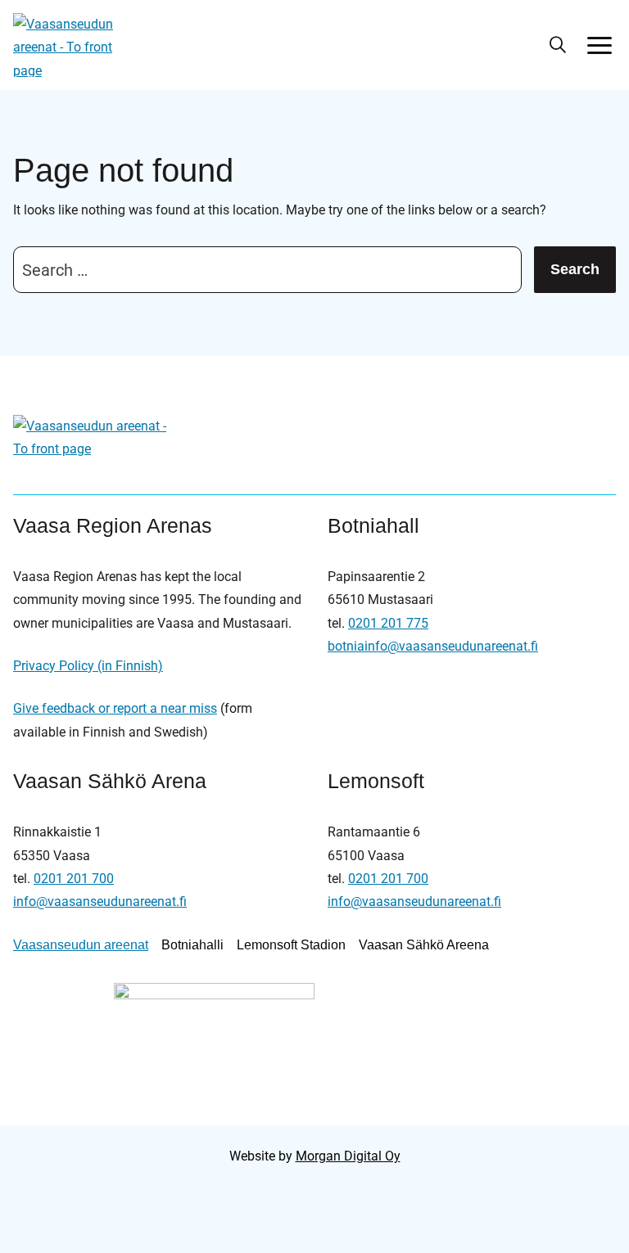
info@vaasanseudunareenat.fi (100, 901)
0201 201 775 (388, 623)
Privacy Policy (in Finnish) (88, 666)
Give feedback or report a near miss (115, 708)
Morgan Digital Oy (348, 1156)
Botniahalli (192, 945)
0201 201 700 (74, 878)
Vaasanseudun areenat (80, 945)
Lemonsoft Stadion (291, 945)
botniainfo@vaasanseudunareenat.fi (433, 646)
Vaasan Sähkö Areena (424, 945)
